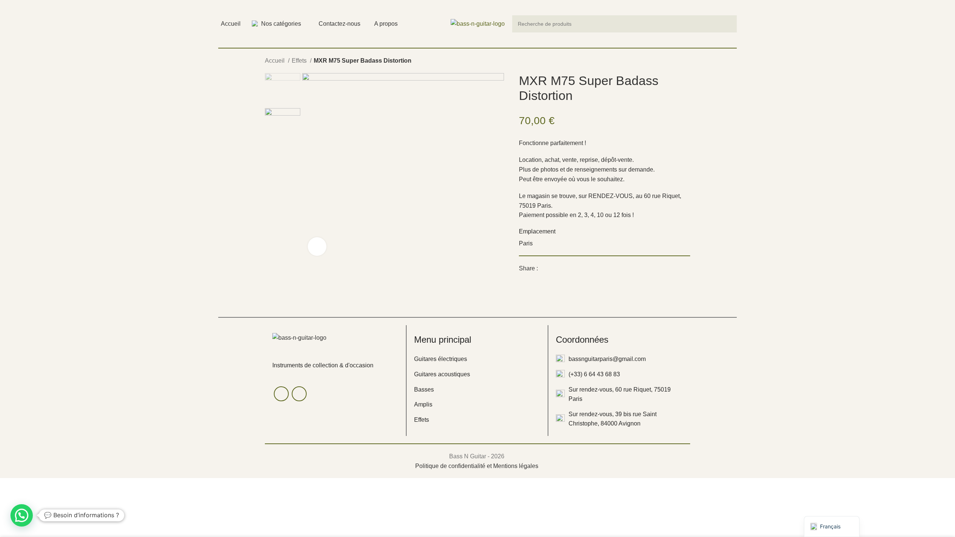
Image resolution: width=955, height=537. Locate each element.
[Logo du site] (478, 23)
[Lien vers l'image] (299, 337)
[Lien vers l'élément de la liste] (477, 359)
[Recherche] (728, 23)
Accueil (275, 60)
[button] (21, 515)
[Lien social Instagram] (299, 393)
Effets (300, 60)
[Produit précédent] (671, 61)
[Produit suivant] (686, 61)
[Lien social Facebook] (544, 268)
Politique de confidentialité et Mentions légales (476, 466)
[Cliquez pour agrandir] (317, 246)
